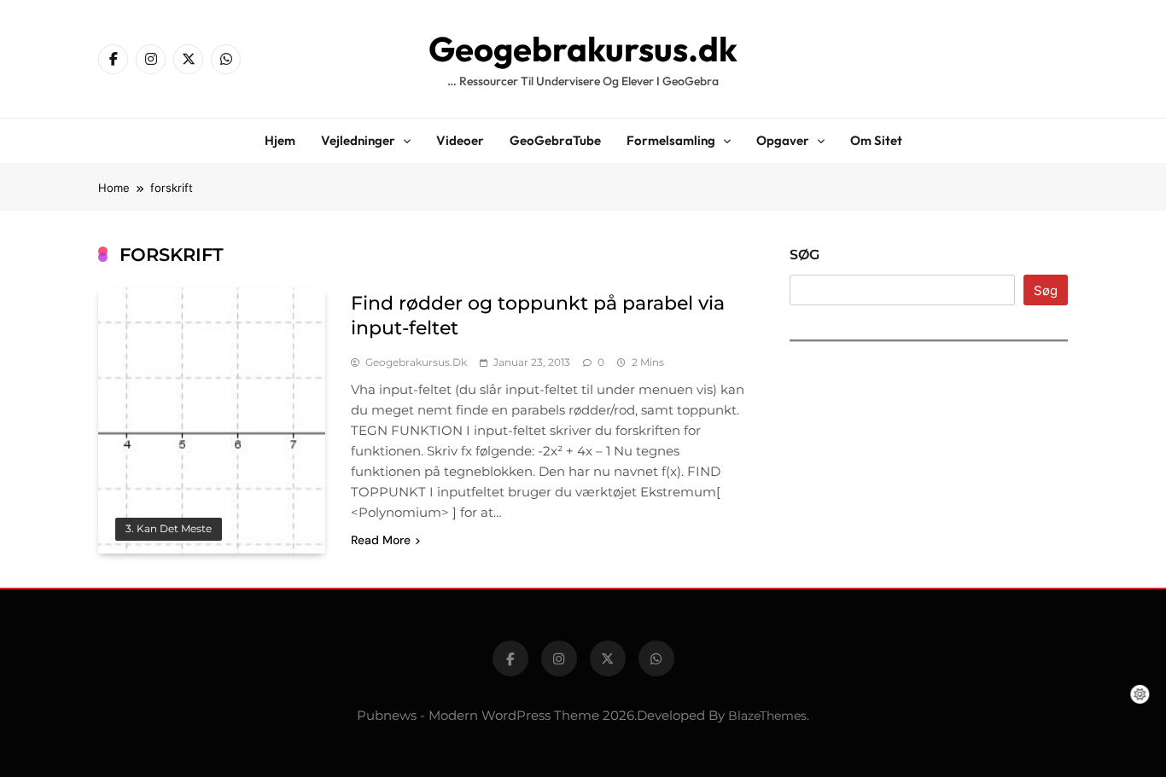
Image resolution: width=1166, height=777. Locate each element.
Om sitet (876, 140)
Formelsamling (671, 140)
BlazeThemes (767, 715)
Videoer (460, 140)
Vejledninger (358, 140)
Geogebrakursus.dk (583, 48)
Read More (381, 540)
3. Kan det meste (168, 529)
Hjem (280, 140)
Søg (804, 254)
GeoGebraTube (555, 140)
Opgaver (782, 140)
